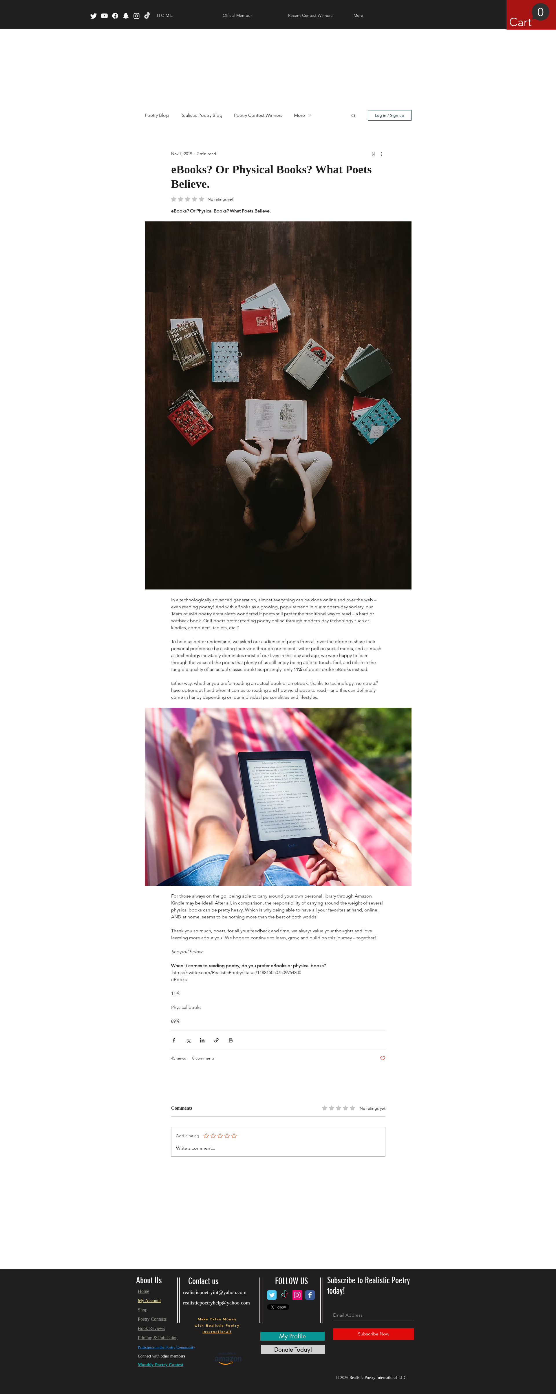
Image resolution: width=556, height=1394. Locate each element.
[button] (353, 115)
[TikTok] (147, 16)
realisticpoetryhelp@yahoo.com (216, 1303)
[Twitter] (94, 16)
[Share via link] (216, 1040)
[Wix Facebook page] (310, 1295)
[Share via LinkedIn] (202, 1040)
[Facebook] (115, 16)
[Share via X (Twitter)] (188, 1040)
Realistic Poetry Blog (201, 115)
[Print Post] (230, 1040)
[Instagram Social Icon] (297, 1295)
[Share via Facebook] (174, 1040)
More (299, 115)
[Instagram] (136, 16)
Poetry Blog (157, 115)
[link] (529, 16)
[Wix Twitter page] (272, 1295)
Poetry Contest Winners (258, 115)
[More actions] (381, 153)
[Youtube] (104, 16)
